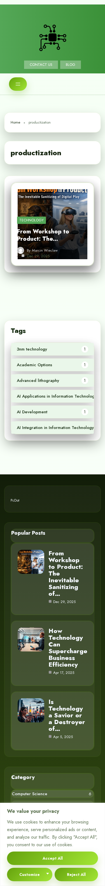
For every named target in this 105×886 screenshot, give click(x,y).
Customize (29, 874)
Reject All (76, 874)
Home (15, 122)
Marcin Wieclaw (45, 250)
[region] (52, 844)
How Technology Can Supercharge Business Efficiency (67, 647)
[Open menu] (18, 84)
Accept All (53, 858)
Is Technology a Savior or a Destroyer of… (66, 715)
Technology (31, 220)
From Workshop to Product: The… (43, 235)
